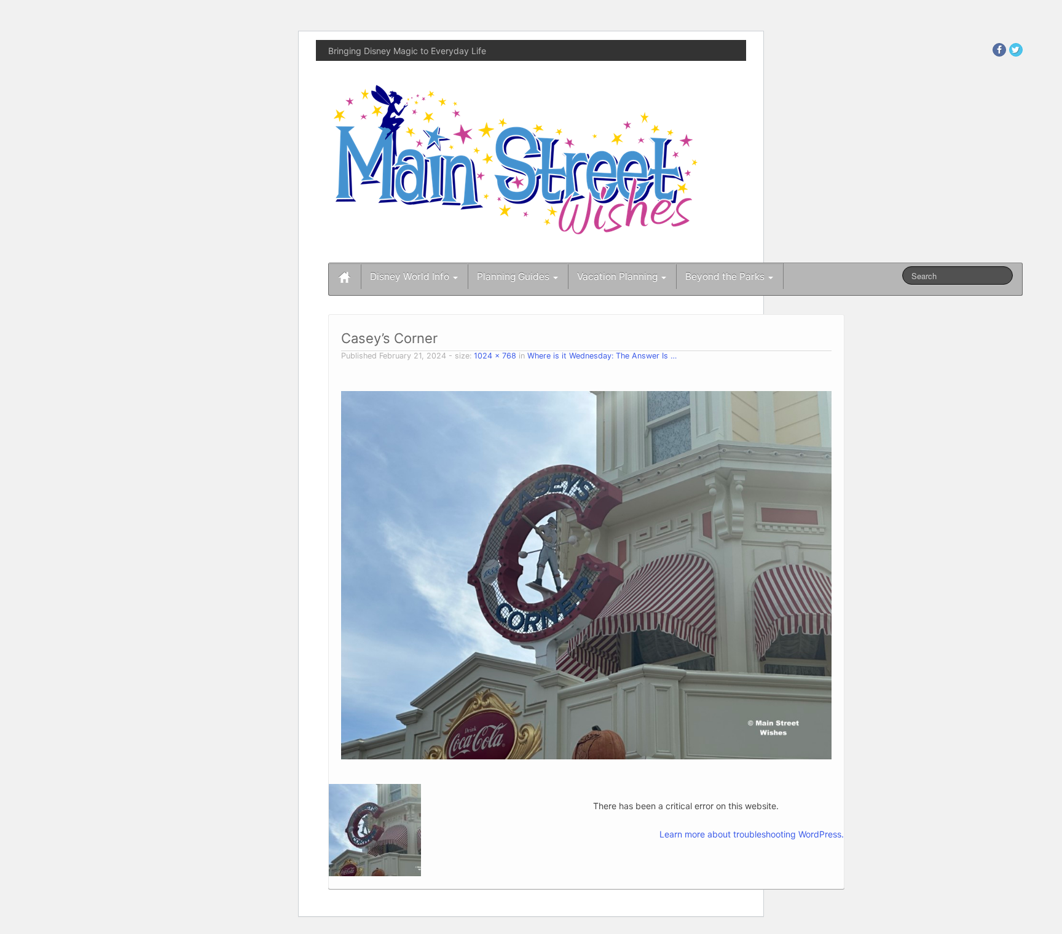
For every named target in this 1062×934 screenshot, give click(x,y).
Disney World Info (411, 276)
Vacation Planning (618, 276)
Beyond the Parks (726, 276)
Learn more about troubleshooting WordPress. (751, 834)
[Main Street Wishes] (515, 159)
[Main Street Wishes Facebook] (999, 50)
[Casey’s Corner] (586, 574)
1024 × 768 (495, 355)
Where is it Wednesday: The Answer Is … (602, 355)
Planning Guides (514, 276)
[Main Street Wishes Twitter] (1016, 50)
